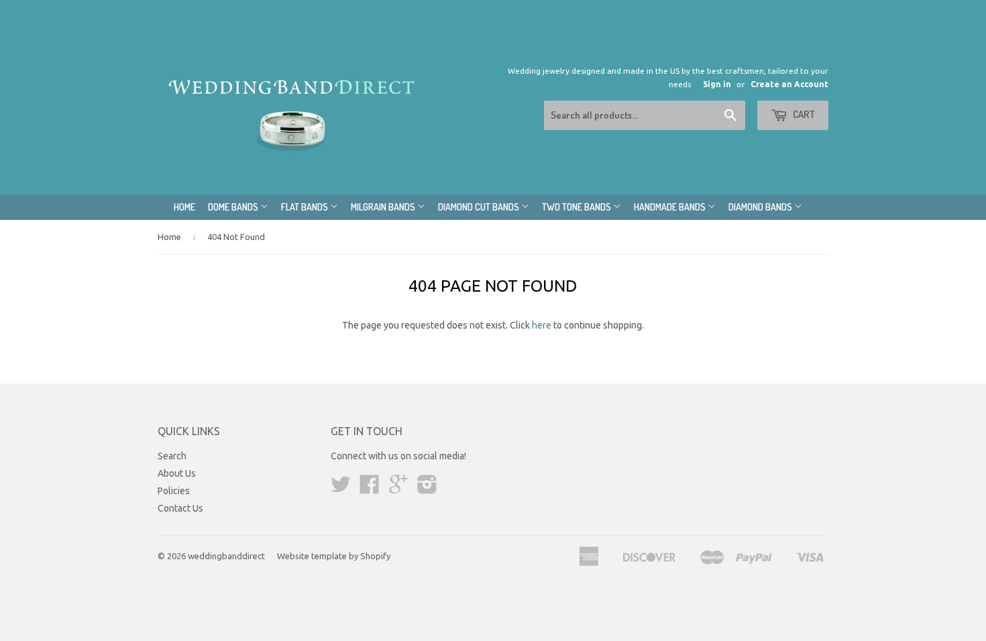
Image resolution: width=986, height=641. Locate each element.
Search (172, 456)
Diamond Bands (761, 207)
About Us (177, 473)
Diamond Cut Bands (479, 207)
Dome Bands (234, 207)
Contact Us (180, 508)
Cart (803, 114)
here (541, 325)
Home (184, 207)
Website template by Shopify (333, 556)
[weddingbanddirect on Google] (398, 488)
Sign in (717, 84)
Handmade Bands (671, 207)
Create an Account (789, 84)
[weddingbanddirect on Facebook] (370, 488)
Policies (174, 490)
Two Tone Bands (577, 207)
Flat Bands (305, 207)
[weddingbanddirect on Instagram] (427, 488)
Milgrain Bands (384, 207)
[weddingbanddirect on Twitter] (341, 488)
